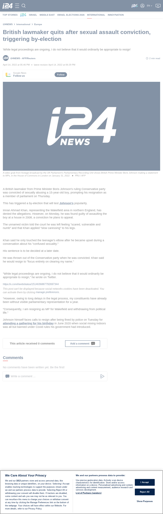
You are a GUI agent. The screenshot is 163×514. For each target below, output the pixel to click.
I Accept (145, 482)
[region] (81, 492)
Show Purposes (145, 501)
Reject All (144, 492)
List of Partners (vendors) (88, 493)
